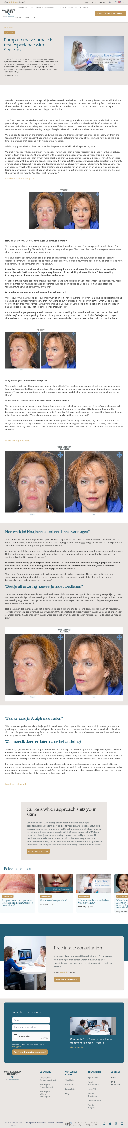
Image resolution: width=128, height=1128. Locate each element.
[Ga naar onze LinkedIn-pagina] (122, 1123)
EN (116, 2)
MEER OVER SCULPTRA (38, 851)
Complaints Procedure (36, 1122)
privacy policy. (17, 1047)
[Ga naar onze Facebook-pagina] (104, 1123)
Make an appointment (17, 440)
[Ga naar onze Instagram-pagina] (116, 1123)
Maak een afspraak (15, 784)
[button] (118, 2)
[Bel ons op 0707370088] (110, 2)
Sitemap (59, 1122)
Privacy (51, 1122)
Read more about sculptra (19, 178)
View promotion (77, 1047)
